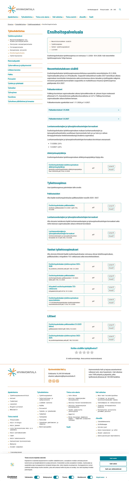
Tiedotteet (14, 401)
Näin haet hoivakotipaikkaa (107, 395)
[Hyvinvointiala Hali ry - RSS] (57, 381)
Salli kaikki (113, 458)
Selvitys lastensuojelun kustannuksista (77, 406)
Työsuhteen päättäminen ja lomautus (21, 101)
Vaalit (91, 17)
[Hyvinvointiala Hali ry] (21, 9)
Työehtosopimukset (34, 24)
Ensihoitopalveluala (17, 53)
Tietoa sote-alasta (42, 17)
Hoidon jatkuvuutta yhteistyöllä (75, 410)
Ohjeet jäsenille (104, 433)
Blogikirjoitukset (16, 407)
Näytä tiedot (100, 477)
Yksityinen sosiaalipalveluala (21, 44)
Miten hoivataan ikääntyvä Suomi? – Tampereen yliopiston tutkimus (79, 418)
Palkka (10, 74)
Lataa (110, 166)
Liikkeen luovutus (14, 70)
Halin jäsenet (15, 425)
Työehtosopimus (56, 44)
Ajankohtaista (13, 17)
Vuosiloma (12, 97)
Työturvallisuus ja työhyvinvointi (19, 65)
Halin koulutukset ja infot (107, 430)
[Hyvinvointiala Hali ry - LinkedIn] (53, 381)
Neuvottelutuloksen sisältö (61, 41)
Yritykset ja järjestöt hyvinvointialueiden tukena (107, 399)
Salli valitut (113, 464)
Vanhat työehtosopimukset (60, 47)
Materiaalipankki (14, 61)
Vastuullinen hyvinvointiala (20, 441)
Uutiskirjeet (102, 427)
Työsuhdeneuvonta (104, 421)
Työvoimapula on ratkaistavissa (109, 403)
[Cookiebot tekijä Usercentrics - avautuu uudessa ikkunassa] (12, 477)
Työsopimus (12, 92)
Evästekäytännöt (16, 452)
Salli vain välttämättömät (113, 469)
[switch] (56, 477)
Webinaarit (14, 410)
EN (111, 9)
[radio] (76, 353)
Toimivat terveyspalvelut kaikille (107, 406)
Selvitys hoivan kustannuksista (80, 403)
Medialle (13, 444)
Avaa (110, 169)
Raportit (72, 414)
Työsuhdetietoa (26, 17)
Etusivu (10, 24)
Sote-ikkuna (73, 395)
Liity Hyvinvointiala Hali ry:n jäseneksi (21, 429)
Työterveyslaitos (16, 56)
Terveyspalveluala (16, 47)
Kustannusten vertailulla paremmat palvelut (107, 410)
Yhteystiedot (104, 9)
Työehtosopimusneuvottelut (19, 395)
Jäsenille (82, 17)
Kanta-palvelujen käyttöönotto (109, 436)
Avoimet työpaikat (16, 447)
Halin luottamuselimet (18, 433)
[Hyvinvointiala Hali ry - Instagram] (50, 381)
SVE (115, 9)
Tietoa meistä (71, 17)
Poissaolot (12, 79)
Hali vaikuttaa (57, 17)
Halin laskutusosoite (17, 438)
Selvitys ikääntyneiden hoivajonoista (77, 399)
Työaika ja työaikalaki (15, 83)
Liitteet (54, 50)
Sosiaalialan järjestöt (18, 50)
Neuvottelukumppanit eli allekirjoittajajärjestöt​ (19, 40)
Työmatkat (11, 88)
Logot (12, 435)
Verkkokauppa (92, 9)
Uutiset (12, 398)
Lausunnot (13, 404)
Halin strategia (15, 422)
